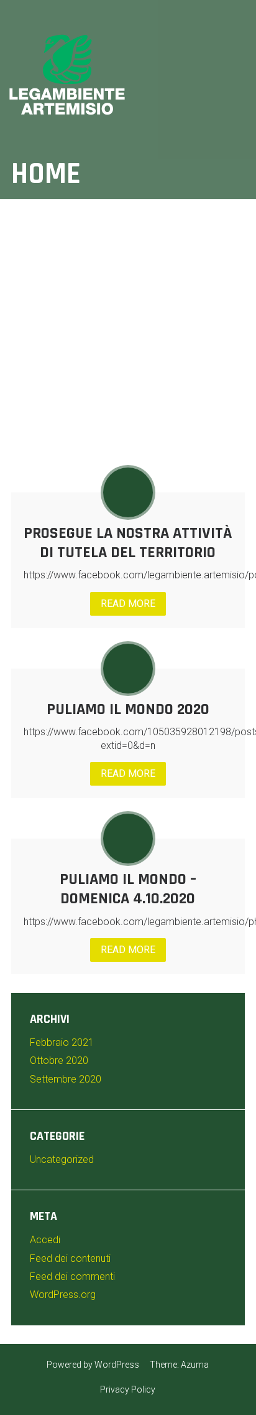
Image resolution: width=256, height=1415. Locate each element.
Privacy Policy (127, 1389)
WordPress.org (63, 1294)
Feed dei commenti (72, 1276)
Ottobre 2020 (59, 1060)
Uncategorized (62, 1159)
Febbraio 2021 (62, 1042)
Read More (128, 603)
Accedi (45, 1240)
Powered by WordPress (93, 1365)
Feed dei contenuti (70, 1258)
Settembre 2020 (65, 1079)
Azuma (195, 1365)
